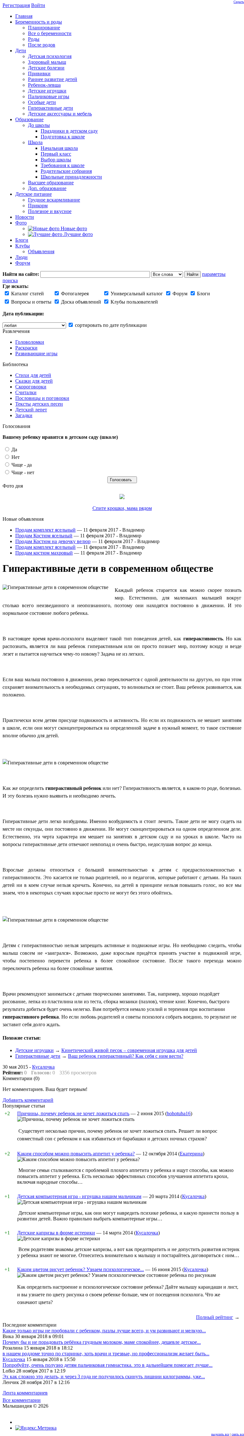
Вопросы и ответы (30, 302)
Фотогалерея (74, 293)
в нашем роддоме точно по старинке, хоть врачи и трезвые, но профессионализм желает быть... (106, 1353)
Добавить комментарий (28, 1100)
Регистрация (16, 5)
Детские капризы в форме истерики (56, 1232)
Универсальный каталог (136, 293)
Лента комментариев (25, 1392)
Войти (38, 5)
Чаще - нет (22, 472)
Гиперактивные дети (37, 1056)
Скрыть (239, 2)
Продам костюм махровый (44, 553)
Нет (15, 457)
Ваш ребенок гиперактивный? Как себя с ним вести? (125, 1056)
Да (13, 449)
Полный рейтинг (214, 1317)
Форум (179, 293)
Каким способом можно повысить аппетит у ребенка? (76, 1153)
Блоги (203, 293)
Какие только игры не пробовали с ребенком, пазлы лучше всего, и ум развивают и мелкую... (104, 1330)
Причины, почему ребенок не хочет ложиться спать (73, 1113)
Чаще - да (21, 465)
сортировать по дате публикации (110, 325)
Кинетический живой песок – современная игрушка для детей (129, 1050)
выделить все (220, 1434)
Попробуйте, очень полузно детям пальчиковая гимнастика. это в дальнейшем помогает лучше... (108, 1365)
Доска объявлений (80, 302)
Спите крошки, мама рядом (122, 508)
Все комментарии (22, 1400)
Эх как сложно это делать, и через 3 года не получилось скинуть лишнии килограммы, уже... (104, 1376)
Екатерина (191, 1153)
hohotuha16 (179, 1113)
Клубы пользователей (133, 302)
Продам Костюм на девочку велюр (53, 541)
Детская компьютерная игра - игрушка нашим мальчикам (79, 1196)
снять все (238, 1434)
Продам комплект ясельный (45, 530)
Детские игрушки (34, 1050)
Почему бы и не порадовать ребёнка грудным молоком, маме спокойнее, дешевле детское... (102, 1342)
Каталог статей (27, 293)
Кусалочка (43, 1067)
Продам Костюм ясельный (43, 535)
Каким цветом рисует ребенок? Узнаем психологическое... (80, 1269)
